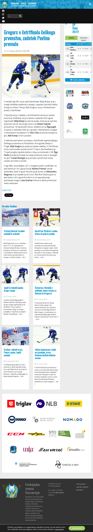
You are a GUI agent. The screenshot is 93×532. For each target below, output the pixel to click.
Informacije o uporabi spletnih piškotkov (82, 487)
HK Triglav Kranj (72, 72)
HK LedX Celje (72, 55)
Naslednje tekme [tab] (83, 39)
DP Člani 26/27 (75, 28)
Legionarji (6, 190)
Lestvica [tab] (71, 38)
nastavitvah (59, 529)
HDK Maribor (73, 48)
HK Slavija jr (72, 63)
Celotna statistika (78, 80)
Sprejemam (76, 528)
